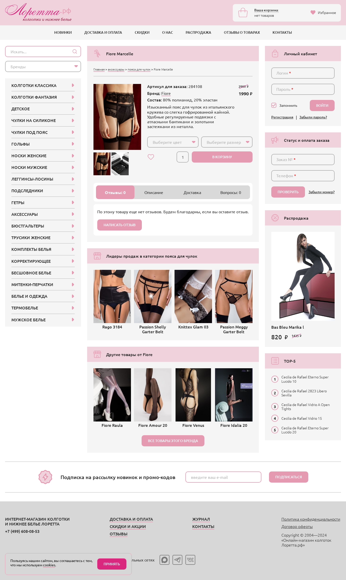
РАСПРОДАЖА (198, 32)
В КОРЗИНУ (222, 156)
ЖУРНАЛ (201, 519)
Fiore (166, 93)
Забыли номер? (322, 192)
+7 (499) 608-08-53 (22, 531)
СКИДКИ (142, 32)
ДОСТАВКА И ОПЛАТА (103, 32)
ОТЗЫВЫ (118, 533)
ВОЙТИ (322, 105)
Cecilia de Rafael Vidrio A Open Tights (305, 406)
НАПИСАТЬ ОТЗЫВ (120, 224)
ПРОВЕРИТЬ (288, 191)
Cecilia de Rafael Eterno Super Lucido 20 (305, 429)
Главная (99, 69)
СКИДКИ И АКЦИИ (128, 526)
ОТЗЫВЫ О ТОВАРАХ (242, 32)
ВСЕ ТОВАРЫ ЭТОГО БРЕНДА (173, 440)
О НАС (167, 32)
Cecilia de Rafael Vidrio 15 (301, 418)
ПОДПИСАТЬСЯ (288, 476)
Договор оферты (297, 526)
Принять (112, 563)
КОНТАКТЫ (282, 32)
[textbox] (168, 142)
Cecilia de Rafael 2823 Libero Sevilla (304, 392)
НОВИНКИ (63, 32)
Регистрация (282, 117)
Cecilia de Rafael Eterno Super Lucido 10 (305, 378)
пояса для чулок (139, 69)
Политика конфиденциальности (310, 519)
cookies (49, 565)
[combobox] (173, 142)
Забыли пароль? (313, 117)
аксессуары (116, 69)
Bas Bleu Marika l (287, 327)
